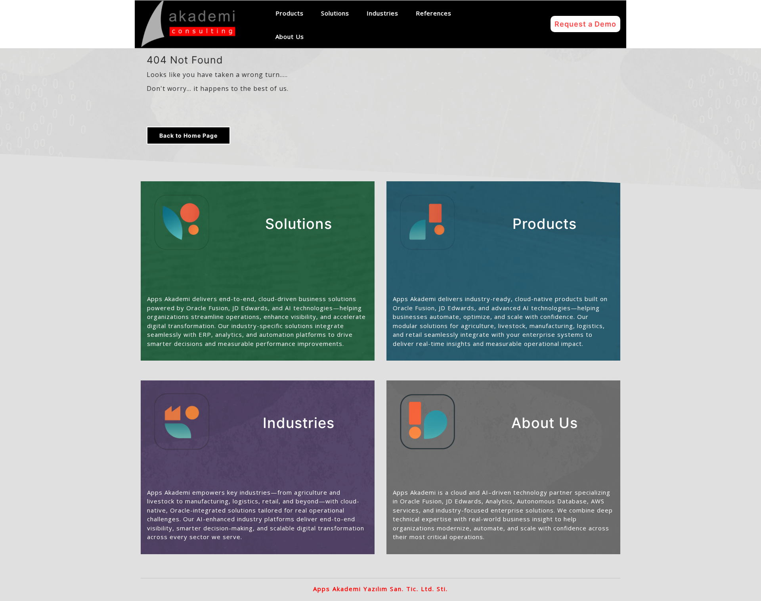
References (433, 13)
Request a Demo (585, 24)
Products (289, 13)
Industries (382, 13)
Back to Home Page (188, 135)
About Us (289, 36)
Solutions (335, 13)
